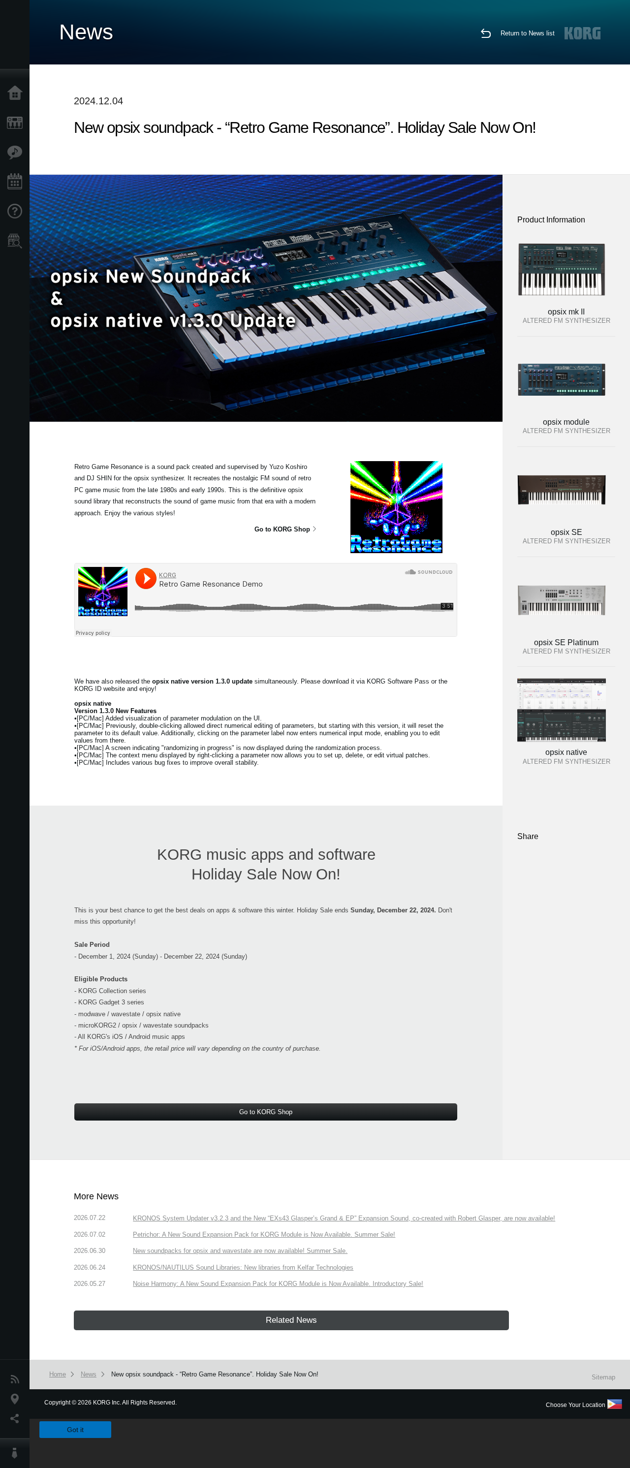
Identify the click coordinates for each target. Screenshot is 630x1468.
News (17, 1379)
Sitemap (603, 1377)
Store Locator (17, 241)
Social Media (17, 1419)
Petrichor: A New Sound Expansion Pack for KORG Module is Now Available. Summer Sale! (264, 1234)
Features (17, 152)
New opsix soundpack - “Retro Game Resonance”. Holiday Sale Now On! (214, 1374)
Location (17, 1399)
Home (17, 93)
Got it (75, 1430)
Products (17, 123)
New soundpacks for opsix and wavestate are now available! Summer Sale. (240, 1250)
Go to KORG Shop (282, 529)
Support (17, 211)
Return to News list (528, 33)
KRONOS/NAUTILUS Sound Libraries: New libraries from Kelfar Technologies (243, 1267)
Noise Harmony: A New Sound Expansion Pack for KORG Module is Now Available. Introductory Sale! (278, 1283)
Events (17, 182)
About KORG (17, 1453)
